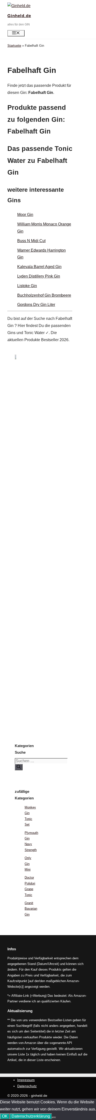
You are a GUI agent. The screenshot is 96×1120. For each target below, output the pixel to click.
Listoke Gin (27, 286)
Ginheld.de (19, 15)
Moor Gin (25, 215)
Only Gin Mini (28, 863)
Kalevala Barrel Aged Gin (39, 267)
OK (5, 1116)
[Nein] (54, 1117)
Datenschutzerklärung (31, 1116)
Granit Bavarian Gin (31, 908)
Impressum (26, 1080)
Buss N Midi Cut (31, 241)
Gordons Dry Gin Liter (36, 304)
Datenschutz (27, 1086)
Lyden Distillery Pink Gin (38, 276)
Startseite (14, 45)
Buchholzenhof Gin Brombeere (44, 295)
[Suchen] (19, 767)
